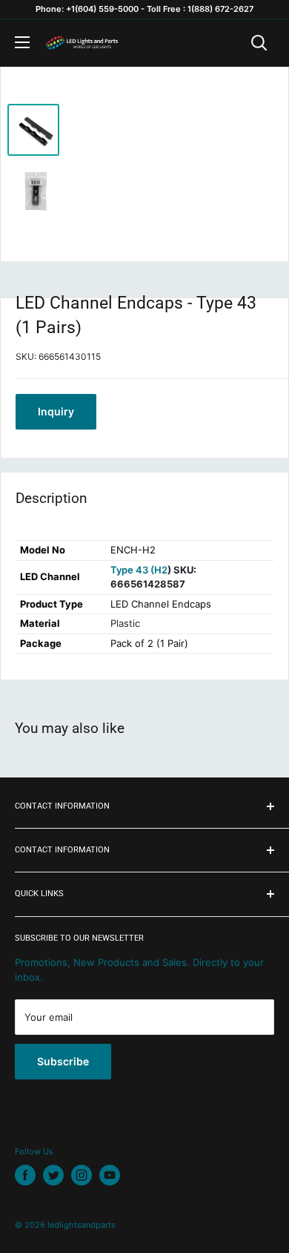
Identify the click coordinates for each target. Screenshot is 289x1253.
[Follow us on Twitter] (53, 1175)
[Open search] (259, 43)
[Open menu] (22, 42)
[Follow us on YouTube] (109, 1175)
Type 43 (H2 (138, 570)
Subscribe (63, 1061)
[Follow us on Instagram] (81, 1175)
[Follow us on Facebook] (25, 1175)
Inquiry (56, 411)
